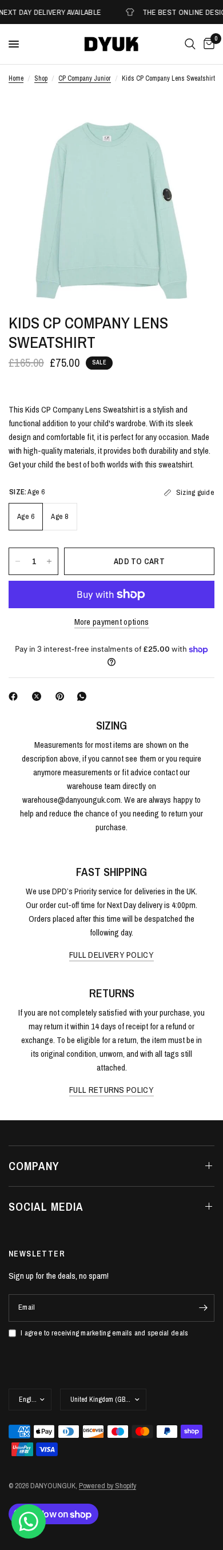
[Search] (190, 44)
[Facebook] (15, 696)
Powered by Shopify (107, 1485)
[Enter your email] (203, 1308)
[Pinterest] (62, 696)
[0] (207, 44)
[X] (39, 696)
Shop (40, 78)
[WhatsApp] (84, 696)
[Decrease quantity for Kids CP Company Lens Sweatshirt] (17, 561)
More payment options (111, 622)
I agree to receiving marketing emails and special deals (104, 1333)
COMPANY (34, 1166)
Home (16, 78)
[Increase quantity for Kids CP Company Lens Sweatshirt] (49, 561)
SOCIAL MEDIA (46, 1206)
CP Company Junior (84, 78)
